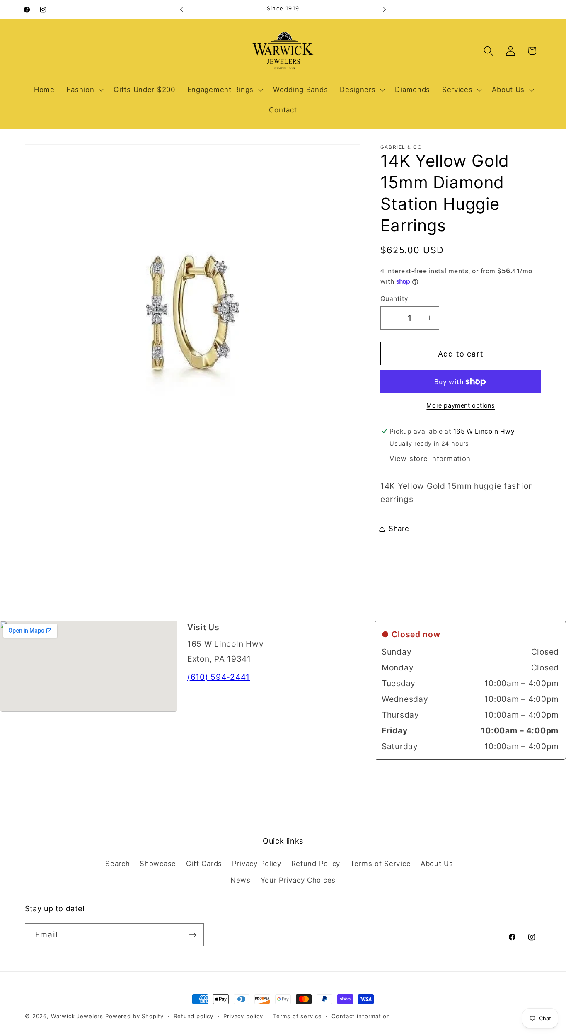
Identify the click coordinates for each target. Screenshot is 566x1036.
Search (117, 863)
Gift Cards (204, 863)
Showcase (158, 863)
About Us (437, 863)
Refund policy (193, 1016)
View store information (430, 458)
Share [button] (399, 528)
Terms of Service (380, 863)
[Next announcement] (384, 9)
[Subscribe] (192, 934)
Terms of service (297, 1016)
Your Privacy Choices (298, 880)
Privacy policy (243, 1016)
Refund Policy (315, 863)
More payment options (460, 405)
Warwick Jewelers (77, 1016)
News (240, 880)
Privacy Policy (256, 863)
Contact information (360, 1016)
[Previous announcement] (181, 9)
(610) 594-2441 (218, 677)
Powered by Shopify (134, 1016)
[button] (84, 89)
